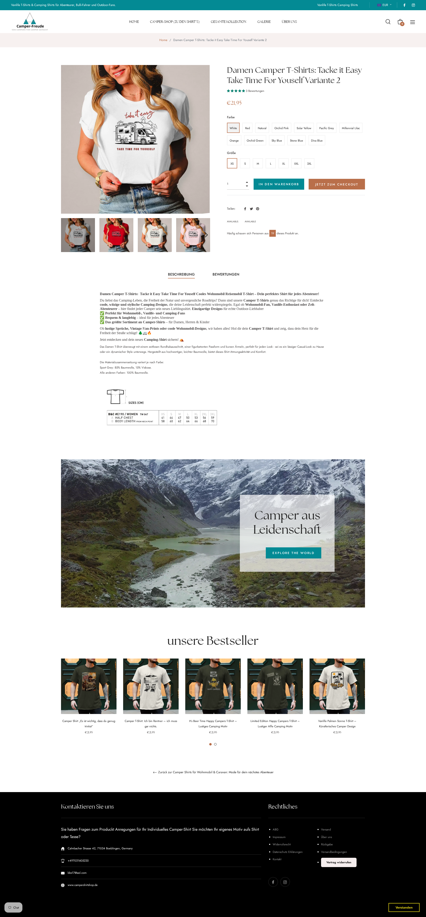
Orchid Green (255, 140)
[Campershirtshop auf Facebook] (404, 5)
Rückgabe (327, 844)
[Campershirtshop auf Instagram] (413, 5)
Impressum (279, 837)
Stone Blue (296, 140)
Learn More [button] (138, 910)
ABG (275, 829)
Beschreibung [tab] (181, 274)
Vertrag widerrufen (338, 862)
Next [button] (206, 235)
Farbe (231, 117)
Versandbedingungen (334, 852)
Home (163, 40)
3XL (309, 164)
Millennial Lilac (351, 128)
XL (283, 164)
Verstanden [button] (404, 907)
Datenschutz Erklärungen (288, 852)
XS (232, 164)
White (233, 128)
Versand (326, 829)
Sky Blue (277, 140)
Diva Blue (317, 140)
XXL (296, 164)
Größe (231, 153)
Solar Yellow (304, 128)
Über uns (326, 837)
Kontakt (277, 859)
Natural (262, 128)
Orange (234, 140)
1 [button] (210, 744)
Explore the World (293, 553)
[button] (236, 91)
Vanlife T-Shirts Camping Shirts (337, 5)
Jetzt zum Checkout (336, 184)
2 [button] (215, 744)
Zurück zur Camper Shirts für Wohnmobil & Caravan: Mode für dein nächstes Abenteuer (215, 772)
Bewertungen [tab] (227, 274)
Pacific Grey (326, 128)
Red (247, 128)
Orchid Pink (281, 128)
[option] (89, 702)
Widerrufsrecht (282, 844)
